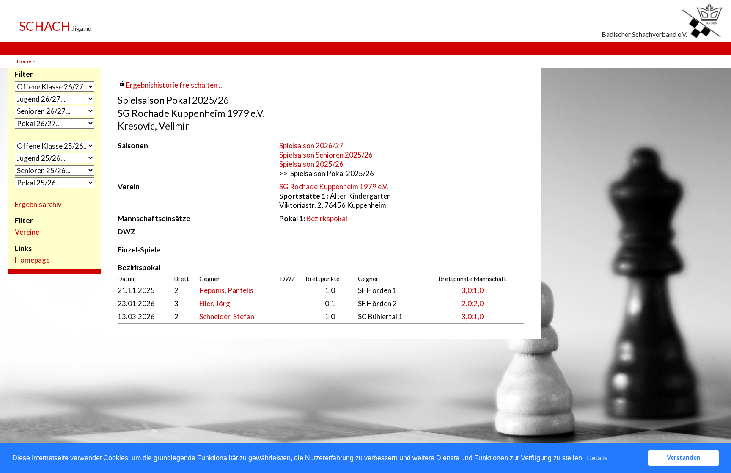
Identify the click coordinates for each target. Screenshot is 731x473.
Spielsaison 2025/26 (311, 164)
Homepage (32, 260)
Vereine (27, 232)
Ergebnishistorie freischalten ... (175, 84)
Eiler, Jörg (214, 303)
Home (24, 61)
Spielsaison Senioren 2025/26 (326, 154)
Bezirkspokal (326, 218)
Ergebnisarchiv (38, 204)
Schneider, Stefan (226, 316)
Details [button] (597, 458)
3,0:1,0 (473, 290)
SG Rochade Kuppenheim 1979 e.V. (333, 186)
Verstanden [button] (684, 457)
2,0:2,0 (473, 303)
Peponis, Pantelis (226, 290)
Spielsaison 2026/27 (311, 145)
